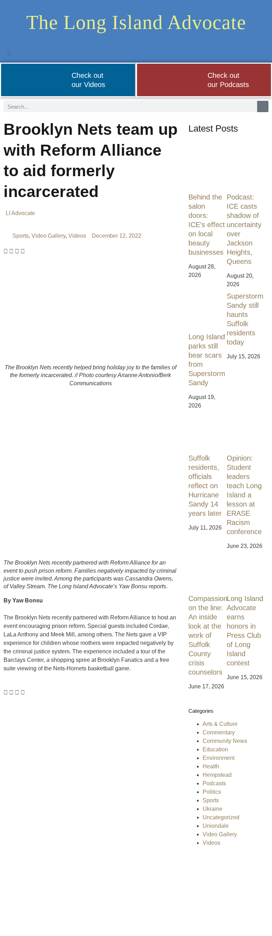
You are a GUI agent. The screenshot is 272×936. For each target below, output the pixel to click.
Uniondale (216, 826)
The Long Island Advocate (136, 22)
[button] (9, 54)
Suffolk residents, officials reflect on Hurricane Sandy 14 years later (205, 485)
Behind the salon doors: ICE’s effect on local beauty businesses (206, 224)
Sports (20, 236)
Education (215, 749)
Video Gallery (49, 236)
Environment (218, 758)
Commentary (219, 732)
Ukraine (212, 809)
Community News (225, 741)
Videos (77, 236)
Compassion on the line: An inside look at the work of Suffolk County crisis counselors (207, 635)
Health (211, 766)
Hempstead (217, 775)
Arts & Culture (220, 724)
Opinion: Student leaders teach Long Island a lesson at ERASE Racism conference (244, 495)
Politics (212, 792)
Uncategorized (221, 817)
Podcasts (214, 783)
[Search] (262, 106)
